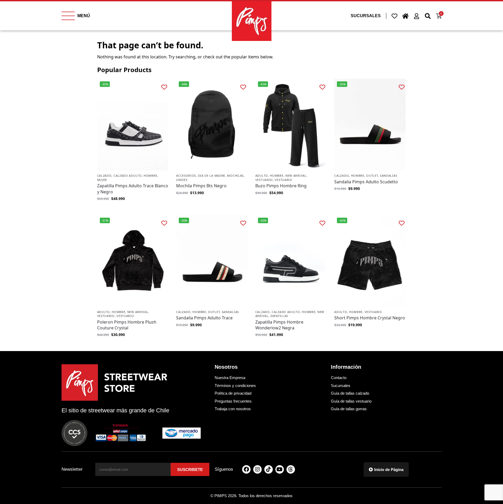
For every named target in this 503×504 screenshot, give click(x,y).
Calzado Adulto (128, 176)
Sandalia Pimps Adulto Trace (204, 318)
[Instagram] (257, 469)
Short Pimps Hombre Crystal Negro (369, 318)
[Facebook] (246, 469)
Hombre (150, 176)
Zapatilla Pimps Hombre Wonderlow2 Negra (279, 325)
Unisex (181, 180)
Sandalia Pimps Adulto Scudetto (366, 182)
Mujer (102, 180)
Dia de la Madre (211, 176)
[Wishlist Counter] (394, 16)
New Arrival (296, 176)
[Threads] (290, 469)
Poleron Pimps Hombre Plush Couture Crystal (126, 325)
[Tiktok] (268, 469)
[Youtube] (279, 469)
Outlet (372, 176)
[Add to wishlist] (164, 87)
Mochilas (235, 176)
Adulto (261, 176)
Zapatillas (279, 316)
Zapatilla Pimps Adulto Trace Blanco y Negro (132, 188)
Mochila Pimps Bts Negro (201, 186)
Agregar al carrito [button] (212, 203)
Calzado (104, 176)
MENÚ (83, 15)
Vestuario (264, 180)
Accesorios (186, 176)
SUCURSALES (366, 15)
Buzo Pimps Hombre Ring (281, 186)
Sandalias (388, 176)
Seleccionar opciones (133, 209)
